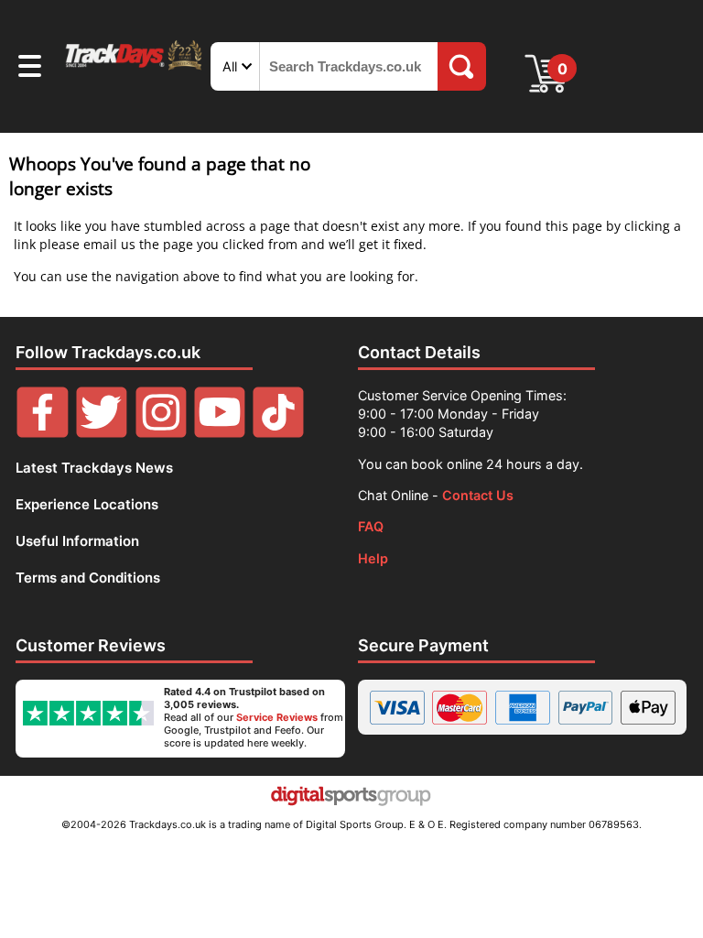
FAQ (371, 526)
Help (373, 558)
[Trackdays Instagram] (161, 433)
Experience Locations (87, 504)
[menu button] (29, 68)
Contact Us (478, 495)
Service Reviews (277, 717)
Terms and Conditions (88, 577)
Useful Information (77, 541)
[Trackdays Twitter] (101, 433)
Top (662, 851)
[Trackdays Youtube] (219, 433)
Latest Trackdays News (94, 467)
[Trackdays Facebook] (42, 433)
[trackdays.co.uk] (134, 68)
